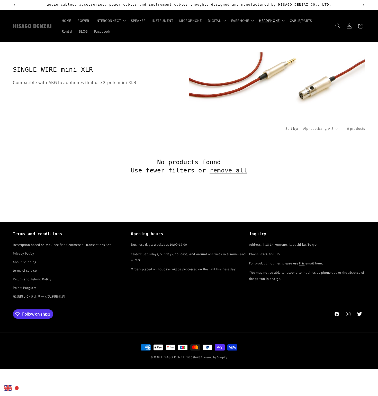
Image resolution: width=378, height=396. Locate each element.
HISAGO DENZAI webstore (180, 357)
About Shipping (24, 262)
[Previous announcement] (14, 5)
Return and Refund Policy (32, 279)
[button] (110, 20)
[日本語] (17, 387)
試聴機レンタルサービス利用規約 (39, 296)
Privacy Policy (23, 253)
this (301, 263)
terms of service (25, 270)
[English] (8, 387)
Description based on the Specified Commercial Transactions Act (62, 245)
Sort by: (291, 128)
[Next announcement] (363, 5)
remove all (228, 170)
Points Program (24, 288)
